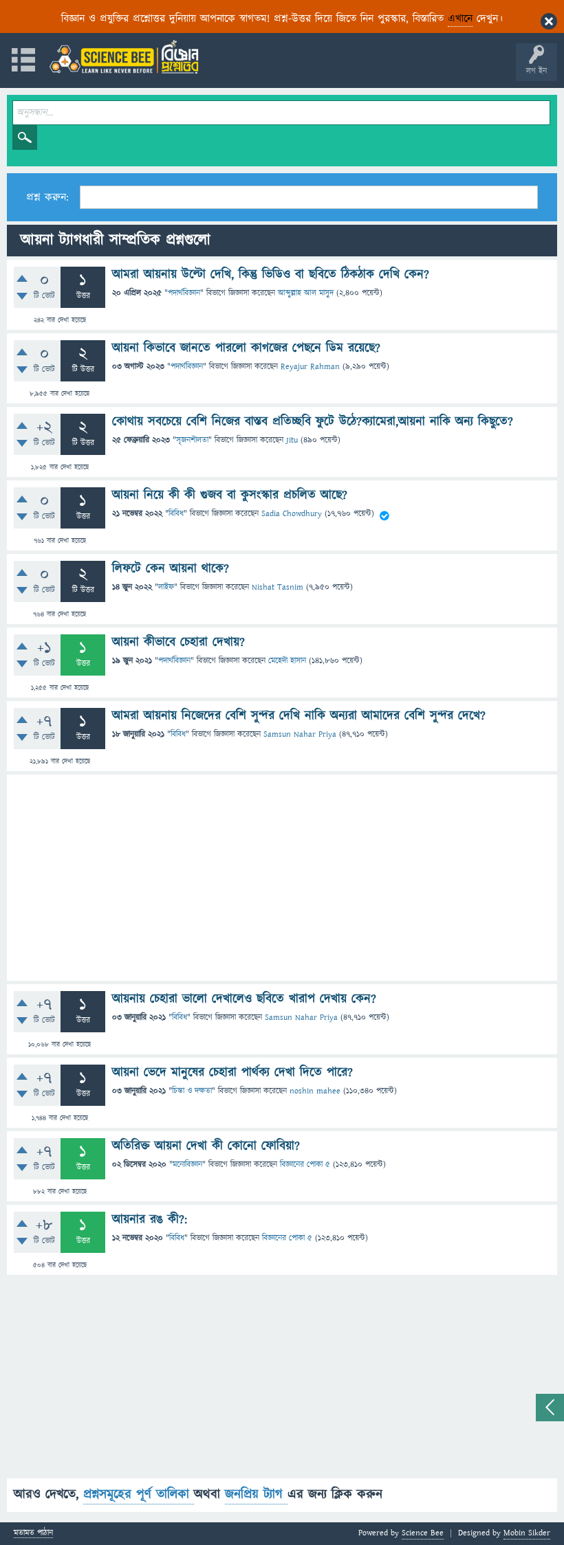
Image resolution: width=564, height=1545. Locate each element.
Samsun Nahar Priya (299, 734)
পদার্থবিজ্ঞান (184, 293)
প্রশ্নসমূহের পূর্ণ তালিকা (138, 1494)
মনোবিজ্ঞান (187, 1164)
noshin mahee (315, 1091)
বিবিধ (176, 514)
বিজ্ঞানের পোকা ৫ (305, 1164)
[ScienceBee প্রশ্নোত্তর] (124, 57)
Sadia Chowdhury (291, 514)
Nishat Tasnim (277, 587)
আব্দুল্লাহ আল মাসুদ (306, 293)
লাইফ (166, 587)
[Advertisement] (282, 877)
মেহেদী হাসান (287, 661)
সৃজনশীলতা (192, 440)
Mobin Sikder (526, 1533)
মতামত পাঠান (33, 1533)
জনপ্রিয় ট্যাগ (256, 1494)
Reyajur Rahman (310, 367)
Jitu (292, 440)
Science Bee (423, 1533)
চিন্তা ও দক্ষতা (192, 1091)
